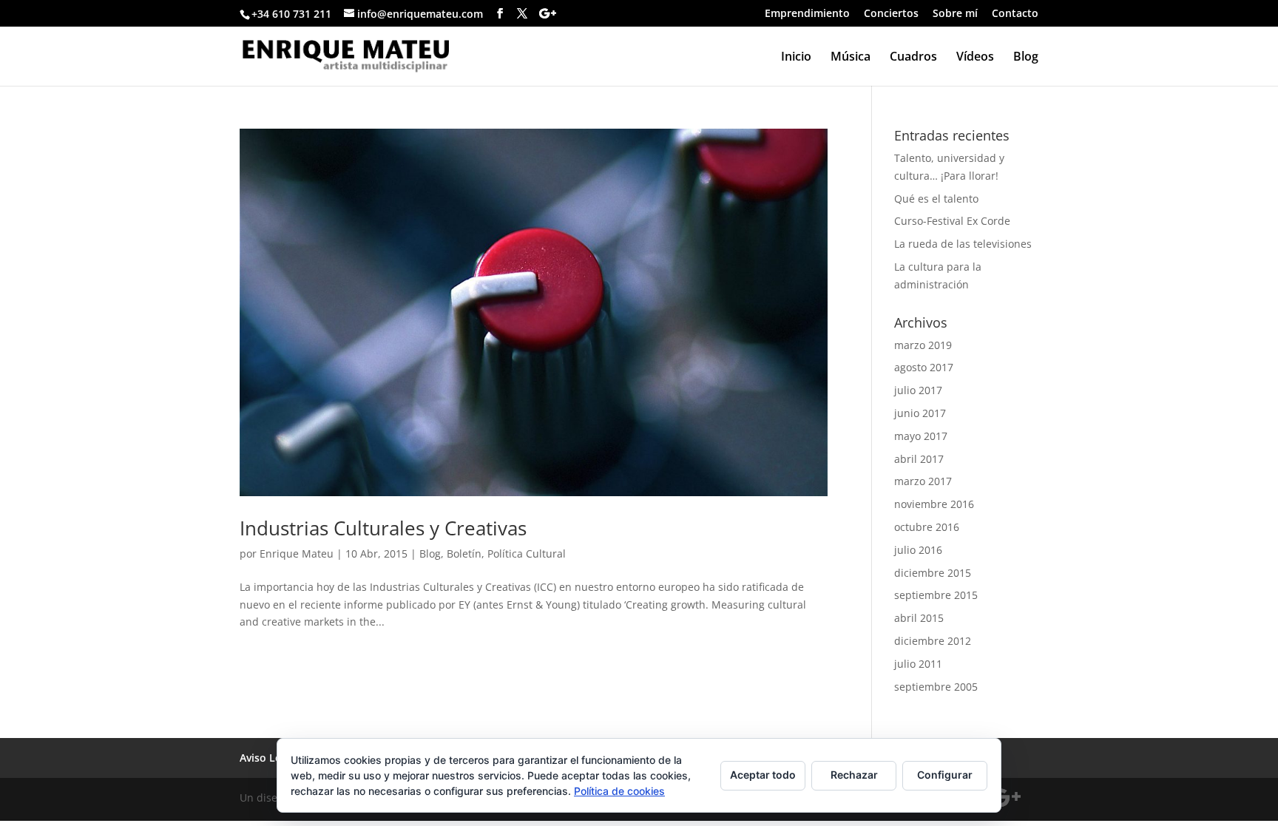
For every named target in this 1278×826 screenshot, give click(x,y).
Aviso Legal (268, 758)
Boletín (464, 553)
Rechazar (854, 774)
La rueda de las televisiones (963, 244)
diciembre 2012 (932, 641)
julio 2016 (918, 550)
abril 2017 (919, 459)
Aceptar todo (763, 774)
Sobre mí (955, 14)
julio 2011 (918, 664)
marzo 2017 (923, 481)
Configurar (945, 774)
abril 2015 (919, 618)
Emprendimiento (807, 14)
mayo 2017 (920, 436)
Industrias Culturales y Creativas (383, 528)
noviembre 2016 (934, 504)
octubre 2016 (926, 527)
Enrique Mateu (297, 553)
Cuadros (913, 57)
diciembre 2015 (932, 573)
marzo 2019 (923, 345)
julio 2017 (918, 390)
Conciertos (891, 14)
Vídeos (975, 57)
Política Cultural (526, 553)
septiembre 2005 (936, 687)
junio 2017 (920, 413)
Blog (1025, 57)
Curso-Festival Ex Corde (952, 221)
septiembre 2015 (936, 595)
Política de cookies (619, 791)
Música (850, 57)
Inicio (796, 57)
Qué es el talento (936, 199)
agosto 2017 (923, 367)
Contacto (1015, 14)
